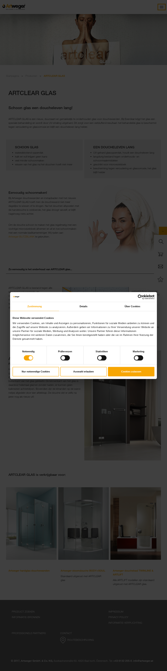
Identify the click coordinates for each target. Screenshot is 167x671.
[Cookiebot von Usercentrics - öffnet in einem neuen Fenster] (140, 297)
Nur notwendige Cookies (36, 371)
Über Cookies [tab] (132, 306)
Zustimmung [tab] (34, 306)
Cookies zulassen (131, 371)
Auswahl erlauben (83, 371)
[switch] (65, 357)
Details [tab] (84, 306)
